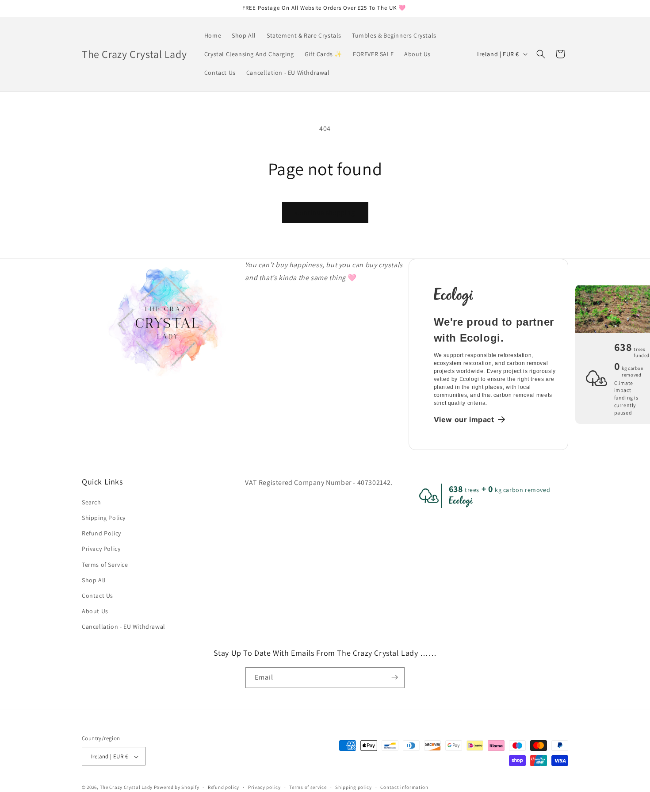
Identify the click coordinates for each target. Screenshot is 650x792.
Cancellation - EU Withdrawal (123, 627)
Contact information (404, 787)
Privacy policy (264, 787)
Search (91, 502)
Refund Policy (101, 533)
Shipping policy (353, 787)
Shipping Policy (104, 517)
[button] (541, 54)
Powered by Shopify (176, 787)
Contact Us (97, 595)
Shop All (94, 580)
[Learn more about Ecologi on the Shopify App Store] (496, 295)
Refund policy (223, 787)
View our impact (464, 419)
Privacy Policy (101, 549)
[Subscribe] (394, 677)
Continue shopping (325, 212)
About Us (95, 611)
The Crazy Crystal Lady (126, 787)
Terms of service (307, 787)
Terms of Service (105, 564)
